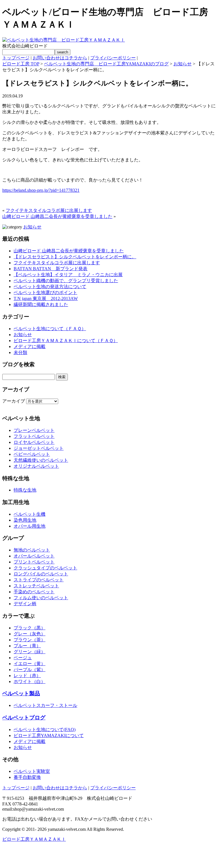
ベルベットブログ (23, 718)
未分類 (20, 352)
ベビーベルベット (32, 454)
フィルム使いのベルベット (41, 597)
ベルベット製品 (21, 693)
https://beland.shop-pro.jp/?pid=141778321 (40, 190)
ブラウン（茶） (29, 639)
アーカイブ (13, 401)
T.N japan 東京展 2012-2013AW (46, 298)
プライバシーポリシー (113, 57)
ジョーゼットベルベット (39, 448)
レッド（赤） (27, 675)
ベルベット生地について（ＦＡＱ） (50, 328)
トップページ (16, 57)
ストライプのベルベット (39, 579)
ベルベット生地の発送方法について (50, 286)
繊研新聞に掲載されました (41, 304)
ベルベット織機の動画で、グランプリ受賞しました (66, 280)
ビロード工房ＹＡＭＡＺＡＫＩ (34, 839)
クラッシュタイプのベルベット (45, 567)
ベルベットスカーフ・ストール (45, 705)
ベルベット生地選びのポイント (45, 292)
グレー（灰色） (29, 633)
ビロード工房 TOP (20, 63)
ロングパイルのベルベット (41, 573)
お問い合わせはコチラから (60, 57)
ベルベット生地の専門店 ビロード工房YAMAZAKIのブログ (106, 63)
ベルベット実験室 (32, 771)
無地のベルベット (32, 550)
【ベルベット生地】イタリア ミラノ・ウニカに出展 (68, 274)
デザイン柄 (25, 603)
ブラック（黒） (29, 627)
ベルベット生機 (29, 514)
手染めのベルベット (34, 591)
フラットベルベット (34, 436)
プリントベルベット (34, 561)
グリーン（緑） (29, 651)
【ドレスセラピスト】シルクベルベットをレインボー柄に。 (75, 256)
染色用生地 (25, 520)
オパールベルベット (34, 555)
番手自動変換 (27, 777)
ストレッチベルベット (36, 585)
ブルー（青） (27, 645)
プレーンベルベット (34, 430)
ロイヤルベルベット (34, 442)
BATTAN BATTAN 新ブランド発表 (50, 268)
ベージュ (23, 657)
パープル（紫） (29, 669)
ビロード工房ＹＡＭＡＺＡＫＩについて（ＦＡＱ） (66, 340)
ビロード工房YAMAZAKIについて (49, 735)
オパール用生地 (29, 526)
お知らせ (182, 63)
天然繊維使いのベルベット (41, 460)
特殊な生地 (25, 490)
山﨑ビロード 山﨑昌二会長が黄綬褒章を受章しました (57, 216)
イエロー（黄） (29, 663)
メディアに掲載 (29, 346)
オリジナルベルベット (36, 466)
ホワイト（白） (29, 681)
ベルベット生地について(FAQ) (45, 729)
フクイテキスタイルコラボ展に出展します (49, 210)
